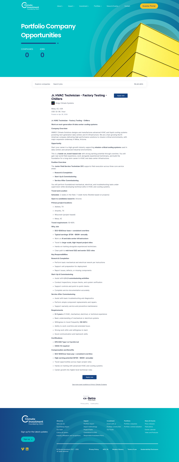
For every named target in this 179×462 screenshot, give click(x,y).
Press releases (150, 424)
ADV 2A (105, 449)
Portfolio (127, 421)
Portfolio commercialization (133, 427)
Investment (110, 421)
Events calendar (150, 430)
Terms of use (132, 449)
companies (42, 84)
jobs (58, 84)
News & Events (150, 421)
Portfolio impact (89, 424)
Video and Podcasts (151, 433)
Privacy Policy (94, 449)
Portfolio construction (114, 427)
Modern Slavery (117, 449)
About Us (60, 421)
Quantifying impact (63, 427)
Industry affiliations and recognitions (69, 436)
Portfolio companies (130, 424)
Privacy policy (85, 403)
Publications (149, 427)
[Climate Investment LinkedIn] (27, 448)
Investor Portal (149, 6)
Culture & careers (62, 433)
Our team (60, 430)
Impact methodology (90, 427)
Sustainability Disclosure (149, 449)
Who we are (61, 424)
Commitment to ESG (90, 433)
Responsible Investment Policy (94, 436)
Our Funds (110, 430)
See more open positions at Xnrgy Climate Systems (89, 384)
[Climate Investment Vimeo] (22, 448)
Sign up (27, 439)
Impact (86, 421)
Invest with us (111, 424)
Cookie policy (95, 403)
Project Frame (88, 430)
